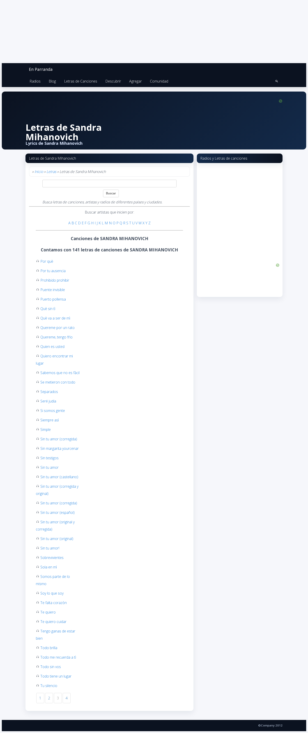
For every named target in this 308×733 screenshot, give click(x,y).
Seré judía (48, 401)
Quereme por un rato (57, 327)
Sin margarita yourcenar (59, 448)
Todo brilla (48, 647)
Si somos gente (52, 410)
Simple (45, 429)
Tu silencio (48, 685)
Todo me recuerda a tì (58, 657)
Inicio (38, 171)
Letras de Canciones (80, 81)
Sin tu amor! (49, 548)
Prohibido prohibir (54, 280)
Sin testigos (49, 457)
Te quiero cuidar (53, 621)
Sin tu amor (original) (56, 538)
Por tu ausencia (53, 270)
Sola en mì (48, 567)
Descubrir (113, 81)
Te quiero (48, 612)
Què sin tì (47, 308)
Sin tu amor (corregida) (58, 439)
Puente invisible (52, 289)
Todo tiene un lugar (55, 676)
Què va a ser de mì (55, 318)
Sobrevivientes (52, 557)
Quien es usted (52, 346)
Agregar (135, 81)
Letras (51, 171)
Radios (35, 81)
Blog (52, 81)
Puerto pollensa (53, 299)
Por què (46, 261)
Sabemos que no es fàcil (60, 372)
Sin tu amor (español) (57, 512)
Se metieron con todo (57, 382)
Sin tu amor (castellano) (59, 476)
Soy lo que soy (52, 593)
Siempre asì (49, 420)
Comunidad (159, 81)
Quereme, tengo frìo (56, 337)
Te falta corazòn (53, 602)
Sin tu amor (49, 467)
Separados (49, 391)
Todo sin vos (50, 666)
